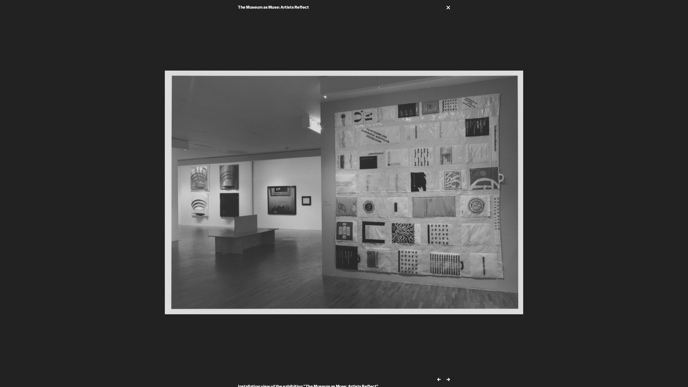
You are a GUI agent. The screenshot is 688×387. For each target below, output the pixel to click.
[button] (448, 7)
